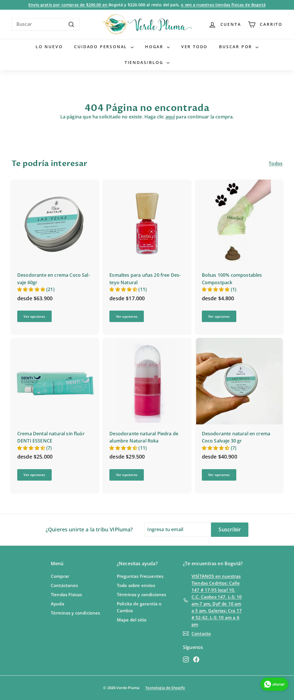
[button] (31, 289)
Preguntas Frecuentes (140, 576)
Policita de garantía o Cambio (139, 607)
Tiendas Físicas (66, 594)
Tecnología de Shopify (165, 687)
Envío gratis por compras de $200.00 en (68, 4)
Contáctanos (64, 585)
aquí (170, 117)
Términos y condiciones (75, 613)
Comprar (60, 576)
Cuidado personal (101, 46)
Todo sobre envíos (136, 585)
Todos (276, 163)
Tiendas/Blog (145, 62)
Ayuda (57, 604)
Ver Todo (194, 46)
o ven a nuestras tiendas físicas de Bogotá (223, 4)
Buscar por (236, 46)
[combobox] (45, 24)
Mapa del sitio (131, 620)
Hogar (155, 46)
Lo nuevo (49, 46)
